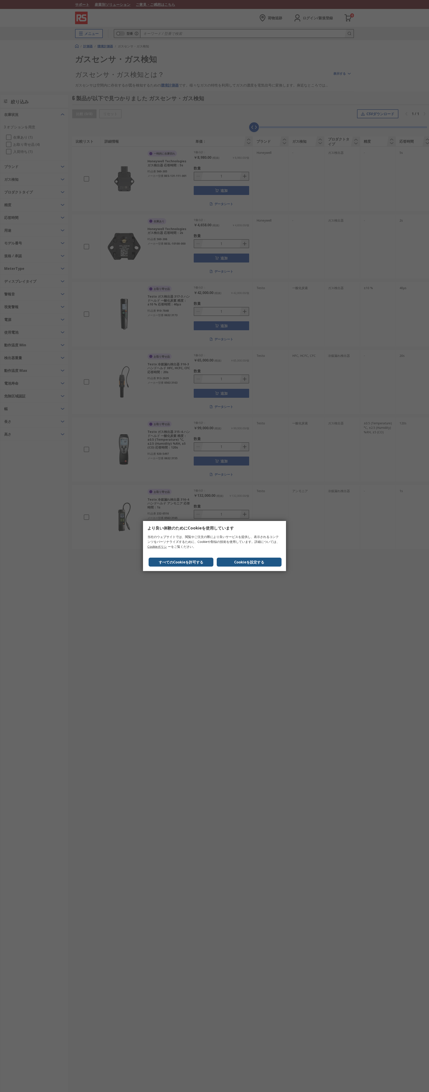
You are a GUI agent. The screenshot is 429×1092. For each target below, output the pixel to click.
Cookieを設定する (249, 562)
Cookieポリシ (157, 546)
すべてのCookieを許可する (181, 562)
